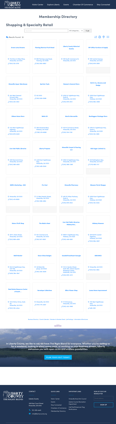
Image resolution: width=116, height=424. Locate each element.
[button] (7, 37)
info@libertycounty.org (39, 414)
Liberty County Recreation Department (77, 403)
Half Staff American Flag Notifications (77, 408)
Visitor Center (55, 399)
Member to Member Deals (57, 319)
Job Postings (69, 319)
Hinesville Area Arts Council (77, 399)
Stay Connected (56, 405)
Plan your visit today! (58, 357)
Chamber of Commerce (58, 408)
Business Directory (33, 319)
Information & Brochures (81, 319)
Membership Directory (58, 411)
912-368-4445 (36, 410)
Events (53, 402)
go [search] (88, 31)
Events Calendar (44, 319)
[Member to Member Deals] (89, 71)
